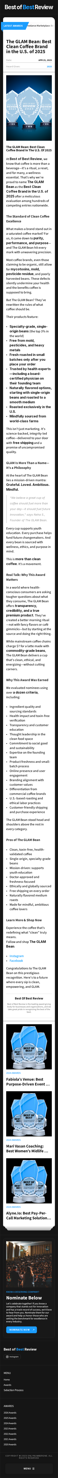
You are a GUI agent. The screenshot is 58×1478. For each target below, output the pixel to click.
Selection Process (13, 1390)
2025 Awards (10, 1418)
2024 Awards (10, 1423)
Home (7, 1379)
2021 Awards (10, 1439)
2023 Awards (10, 1428)
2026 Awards (10, 1412)
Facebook (16, 960)
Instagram (17, 956)
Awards (7, 1385)
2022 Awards (10, 1434)
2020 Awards (10, 1444)
